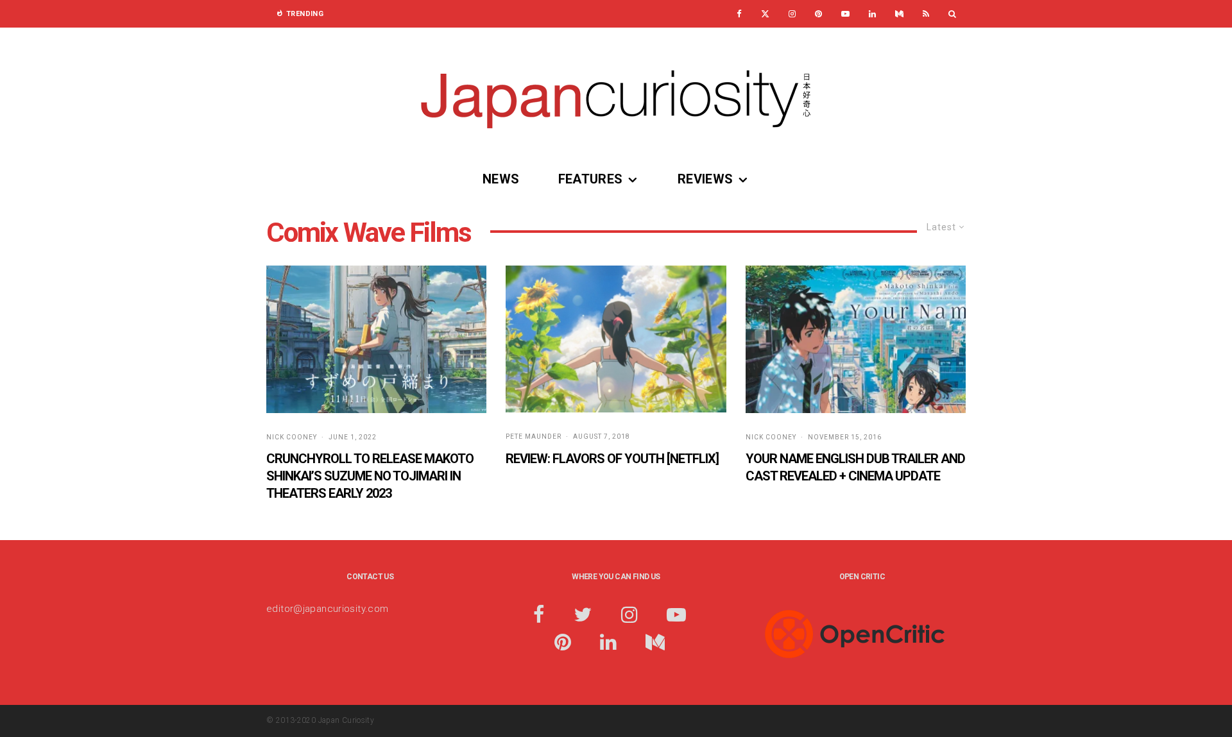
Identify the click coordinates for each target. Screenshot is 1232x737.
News (501, 179)
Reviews (705, 179)
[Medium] (899, 14)
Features (590, 179)
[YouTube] (845, 14)
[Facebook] (739, 14)
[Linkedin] (872, 14)
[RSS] (926, 14)
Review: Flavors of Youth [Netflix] (612, 458)
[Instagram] (792, 14)
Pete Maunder (533, 436)
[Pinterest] (818, 14)
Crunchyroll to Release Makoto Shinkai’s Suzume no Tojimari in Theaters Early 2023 (370, 475)
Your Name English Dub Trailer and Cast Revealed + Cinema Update (855, 467)
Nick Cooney (291, 437)
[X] (765, 14)
